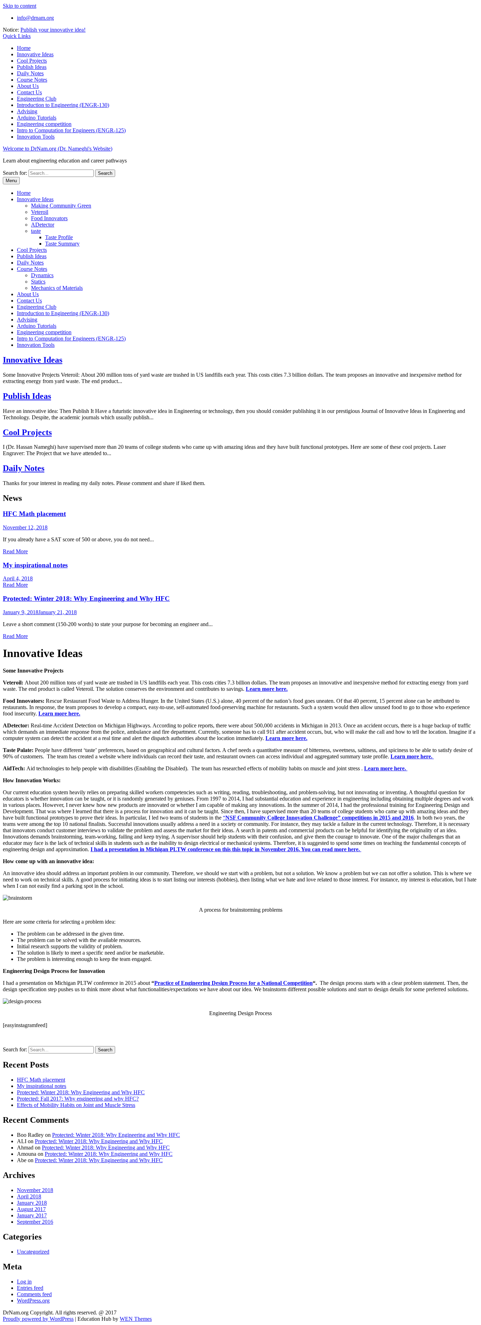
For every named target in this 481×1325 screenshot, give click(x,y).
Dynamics (42, 275)
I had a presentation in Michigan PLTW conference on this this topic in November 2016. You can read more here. (225, 849)
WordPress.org (33, 1301)
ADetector (42, 225)
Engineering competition (44, 124)
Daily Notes (30, 73)
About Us (28, 86)
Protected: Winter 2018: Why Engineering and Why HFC (86, 598)
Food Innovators (49, 218)
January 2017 (32, 1215)
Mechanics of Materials (57, 288)
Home (24, 48)
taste (36, 231)
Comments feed (34, 1294)
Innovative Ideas (35, 54)
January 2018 (32, 1203)
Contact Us (29, 92)
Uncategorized (33, 1252)
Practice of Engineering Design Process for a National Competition (233, 983)
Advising (27, 111)
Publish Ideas (31, 67)
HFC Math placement (34, 513)
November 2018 (35, 1190)
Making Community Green (61, 206)
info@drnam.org (35, 18)
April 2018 (29, 1196)
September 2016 (35, 1222)
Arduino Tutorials (36, 118)
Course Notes (32, 80)
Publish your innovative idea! (53, 30)
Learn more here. (59, 713)
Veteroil (39, 212)
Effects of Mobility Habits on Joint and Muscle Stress (76, 1105)
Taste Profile (59, 237)
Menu (11, 180)
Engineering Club (36, 99)
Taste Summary (62, 244)
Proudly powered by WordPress (38, 1319)
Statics (38, 282)
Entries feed (30, 1288)
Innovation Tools (36, 137)
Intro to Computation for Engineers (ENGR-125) (71, 130)
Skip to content (19, 6)
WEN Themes (136, 1319)
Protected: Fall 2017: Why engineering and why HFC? (78, 1099)
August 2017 (31, 1209)
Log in (24, 1282)
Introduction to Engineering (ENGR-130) (63, 105)
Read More (15, 551)
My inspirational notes (35, 565)
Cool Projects (32, 61)
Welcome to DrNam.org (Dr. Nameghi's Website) (57, 149)
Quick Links (17, 36)
